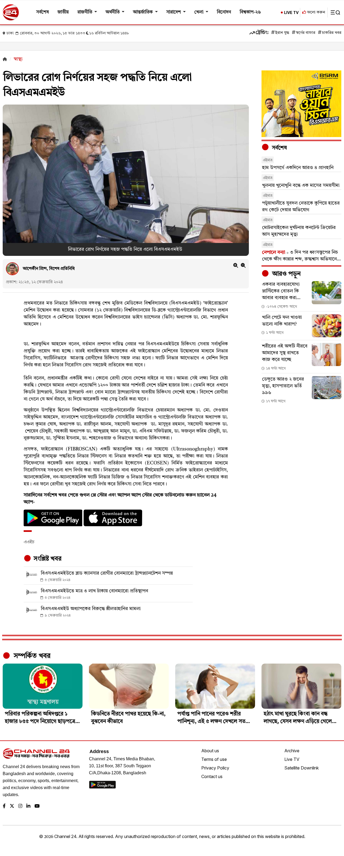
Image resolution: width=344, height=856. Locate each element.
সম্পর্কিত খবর (31, 656)
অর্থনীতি (113, 12)
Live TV (291, 759)
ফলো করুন (315, 12)
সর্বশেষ (42, 12)
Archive (291, 750)
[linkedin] (28, 806)
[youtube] (37, 806)
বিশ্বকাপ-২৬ (250, 12)
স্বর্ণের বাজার (305, 33)
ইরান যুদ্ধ (282, 33)
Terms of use (214, 759)
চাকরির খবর (331, 33)
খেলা (199, 12)
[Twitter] (12, 806)
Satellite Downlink (301, 768)
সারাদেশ (174, 12)
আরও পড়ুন (286, 274)
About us (210, 750)
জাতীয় (63, 12)
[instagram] (20, 806)
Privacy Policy (215, 768)
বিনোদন (224, 12)
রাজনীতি (85, 12)
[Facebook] (4, 806)
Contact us (212, 776)
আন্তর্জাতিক (143, 12)
